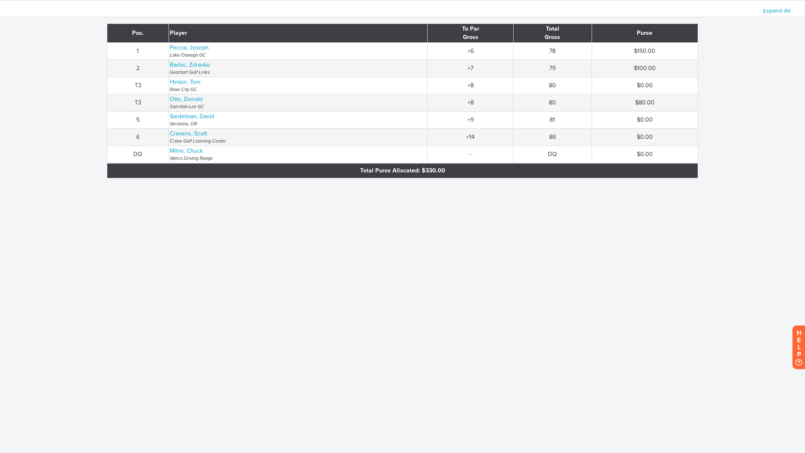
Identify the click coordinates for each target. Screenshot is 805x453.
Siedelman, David (192, 116)
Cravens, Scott (188, 133)
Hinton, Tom (185, 82)
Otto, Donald (186, 99)
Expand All (776, 10)
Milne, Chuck (186, 150)
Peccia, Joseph (189, 47)
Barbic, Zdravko (190, 64)
